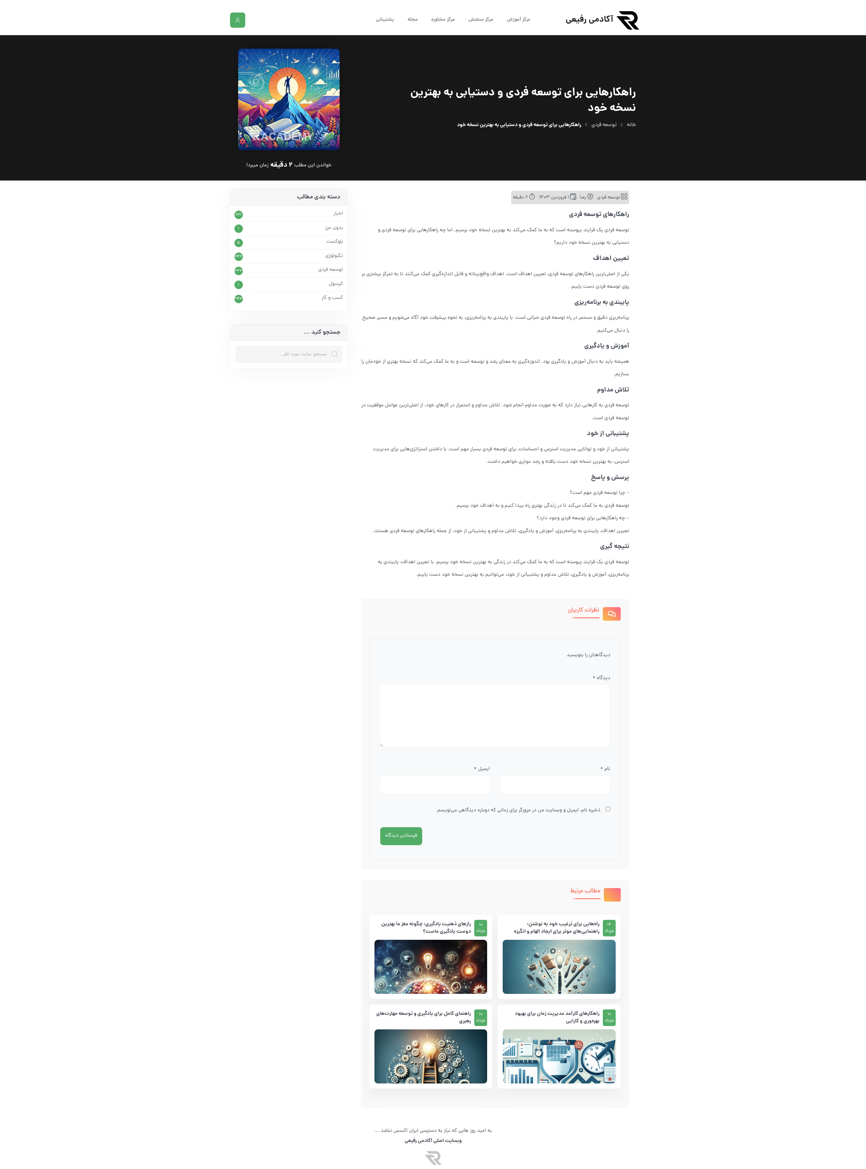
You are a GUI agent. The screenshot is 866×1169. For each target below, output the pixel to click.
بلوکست (334, 242)
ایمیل (482, 769)
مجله (413, 20)
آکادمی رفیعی (589, 20)
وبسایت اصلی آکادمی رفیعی (433, 1141)
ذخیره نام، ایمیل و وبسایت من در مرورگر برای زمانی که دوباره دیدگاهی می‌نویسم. (518, 810)
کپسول (336, 284)
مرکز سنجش (481, 20)
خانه (631, 125)
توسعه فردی (604, 125)
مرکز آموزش (518, 20)
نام (605, 769)
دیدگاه (601, 678)
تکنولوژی (334, 256)
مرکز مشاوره (443, 20)
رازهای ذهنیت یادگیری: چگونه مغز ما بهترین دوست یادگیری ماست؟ (426, 928)
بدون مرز (334, 228)
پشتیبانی (385, 20)
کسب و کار (332, 298)
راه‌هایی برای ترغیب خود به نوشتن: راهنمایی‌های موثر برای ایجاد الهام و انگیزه (556, 928)
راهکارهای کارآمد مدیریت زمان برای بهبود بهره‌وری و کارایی (557, 1017)
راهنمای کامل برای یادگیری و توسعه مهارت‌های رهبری (423, 1017)
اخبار (338, 214)
